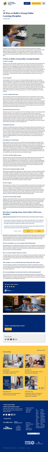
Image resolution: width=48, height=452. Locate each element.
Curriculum (28, 425)
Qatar (37, 415)
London (41, 409)
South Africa (42, 419)
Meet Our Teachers (29, 424)
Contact (27, 426)
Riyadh (37, 424)
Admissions (28, 422)
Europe (37, 410)
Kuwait (37, 416)
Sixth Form (28, 412)
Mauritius (42, 427)
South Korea (42, 420)
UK (36, 409)
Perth (41, 423)
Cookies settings (17, 231)
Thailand (37, 417)
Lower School (28, 409)
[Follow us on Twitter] (6, 339)
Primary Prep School (30, 407)
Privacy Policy (31, 223)
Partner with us (29, 428)
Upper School (28, 410)
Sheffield (38, 426)
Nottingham (38, 427)
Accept (28, 231)
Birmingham (42, 413)
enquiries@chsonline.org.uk (11, 406)
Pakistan (37, 423)
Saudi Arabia (42, 422)
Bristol (41, 412)
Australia (42, 415)
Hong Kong (42, 426)
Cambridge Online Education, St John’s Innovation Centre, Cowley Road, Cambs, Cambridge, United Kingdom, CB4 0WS (12, 410)
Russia (37, 413)
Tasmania (42, 417)
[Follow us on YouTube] (11, 339)
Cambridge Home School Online (9, 3)
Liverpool (42, 410)
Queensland (42, 416)
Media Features (29, 429)
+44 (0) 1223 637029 (9, 404)
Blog (4, 10)
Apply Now (27, 3)
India (37, 412)
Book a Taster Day (36, 3)
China (37, 422)
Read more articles (41, 350)
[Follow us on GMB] (16, 339)
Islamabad (42, 424)
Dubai (37, 420)
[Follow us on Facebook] (8, 339)
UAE (37, 419)
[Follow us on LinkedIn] (13, 339)
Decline (39, 231)
